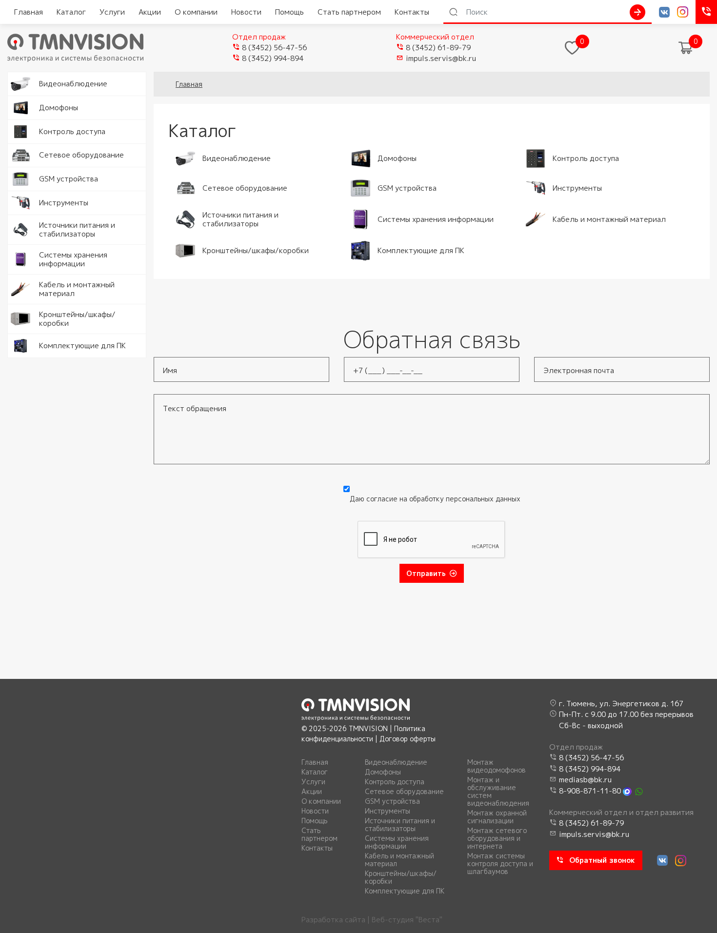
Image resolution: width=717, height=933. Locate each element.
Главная (28, 12)
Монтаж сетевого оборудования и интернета (497, 838)
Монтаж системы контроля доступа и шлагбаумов (500, 863)
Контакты (412, 12)
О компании (196, 12)
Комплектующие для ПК (404, 891)
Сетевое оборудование (404, 791)
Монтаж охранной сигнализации (497, 817)
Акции (150, 12)
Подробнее (28, 77)
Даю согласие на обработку (435, 498)
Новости (246, 12)
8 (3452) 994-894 (272, 58)
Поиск (637, 12)
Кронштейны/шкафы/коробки (401, 877)
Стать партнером (349, 12)
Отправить (426, 573)
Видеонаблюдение (396, 762)
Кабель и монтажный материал (399, 860)
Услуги (112, 12)
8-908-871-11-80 (590, 791)
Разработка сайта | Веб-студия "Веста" (371, 919)
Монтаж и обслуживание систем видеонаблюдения (498, 791)
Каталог (71, 12)
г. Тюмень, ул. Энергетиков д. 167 (621, 703)
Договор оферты (407, 738)
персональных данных (483, 498)
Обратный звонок (602, 860)
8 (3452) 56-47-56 (274, 47)
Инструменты (387, 811)
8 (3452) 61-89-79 (438, 47)
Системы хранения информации (397, 842)
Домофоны (383, 772)
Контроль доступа (394, 782)
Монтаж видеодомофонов (496, 766)
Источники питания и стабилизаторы (400, 825)
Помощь (289, 12)
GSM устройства (392, 801)
